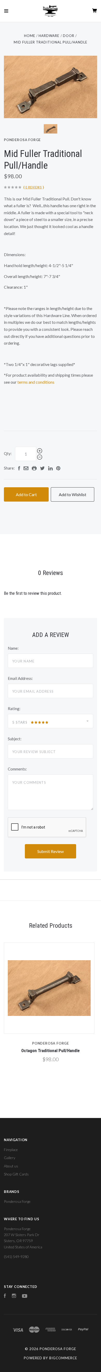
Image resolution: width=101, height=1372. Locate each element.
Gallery (9, 1157)
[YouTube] (24, 1296)
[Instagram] (14, 1296)
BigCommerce (63, 1358)
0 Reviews (33, 187)
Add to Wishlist (72, 494)
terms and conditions (35, 382)
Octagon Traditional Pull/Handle (50, 1050)
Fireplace (11, 1149)
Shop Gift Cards (16, 1174)
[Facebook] (5, 1296)
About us (11, 1166)
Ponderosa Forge (22, 140)
